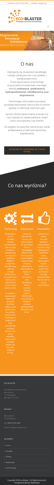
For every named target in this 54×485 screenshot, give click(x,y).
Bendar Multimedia (32, 483)
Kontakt (9, 451)
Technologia (11, 468)
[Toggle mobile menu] (48, 26)
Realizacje (10, 462)
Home (8, 445)
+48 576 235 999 (21, 3)
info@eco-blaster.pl (39, 3)
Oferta (8, 456)
